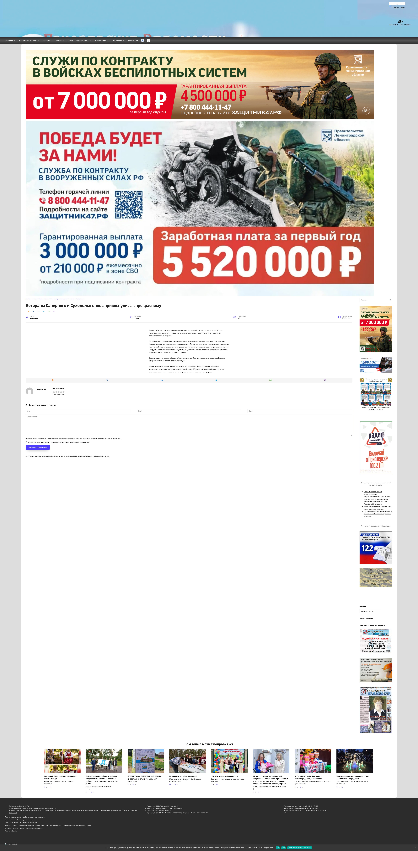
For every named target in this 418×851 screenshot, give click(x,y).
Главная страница (32, 299)
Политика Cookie (11, 831)
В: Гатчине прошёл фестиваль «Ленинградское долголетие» (308, 777)
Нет (283, 847)
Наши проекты (82, 40)
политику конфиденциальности (110, 438)
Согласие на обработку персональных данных (21, 820)
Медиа (59, 40)
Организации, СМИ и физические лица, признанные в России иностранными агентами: (378, 513)
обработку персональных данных (80, 438)
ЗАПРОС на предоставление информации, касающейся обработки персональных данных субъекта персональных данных (48, 825)
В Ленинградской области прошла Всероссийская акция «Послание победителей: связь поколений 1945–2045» (102, 779)
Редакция (117, 40)
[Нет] (415, 848)
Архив (70, 40)
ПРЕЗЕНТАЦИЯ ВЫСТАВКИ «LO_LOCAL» (144, 776)
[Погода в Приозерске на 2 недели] (399, 7)
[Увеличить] (389, 359)
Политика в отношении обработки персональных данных (25, 817)
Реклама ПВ (133, 40)
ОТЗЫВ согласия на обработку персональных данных (23, 828)
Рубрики (9, 40)
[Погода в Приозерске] (397, 4)
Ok (278, 847)
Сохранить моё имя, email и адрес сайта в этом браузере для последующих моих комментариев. (58, 442)
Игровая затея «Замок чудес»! (183, 776)
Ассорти (46, 40)
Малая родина (101, 40)
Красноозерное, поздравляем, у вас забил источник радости (352, 777)
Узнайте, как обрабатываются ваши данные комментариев (88, 456)
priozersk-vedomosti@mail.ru (161, 810)
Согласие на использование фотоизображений (21, 822)
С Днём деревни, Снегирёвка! (225, 776)
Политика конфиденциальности (299, 847)
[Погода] (392, 5)
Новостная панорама (28, 40)
